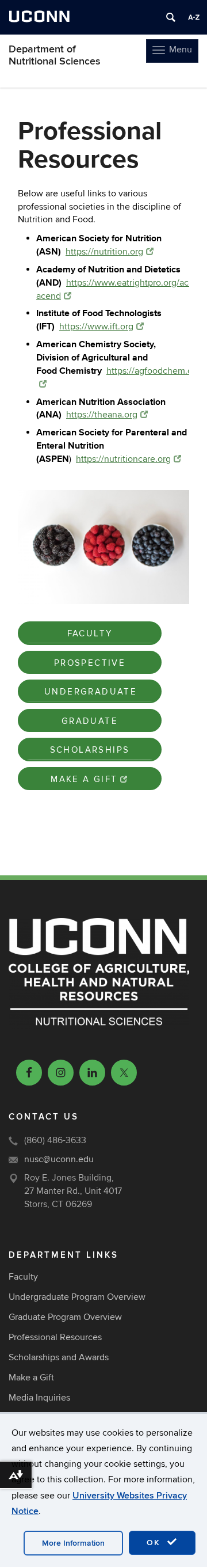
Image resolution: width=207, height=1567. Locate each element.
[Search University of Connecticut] (171, 17)
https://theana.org (101, 414)
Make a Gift (84, 779)
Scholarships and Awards (59, 1357)
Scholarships (90, 750)
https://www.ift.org (96, 326)
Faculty (90, 633)
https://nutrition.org (104, 251)
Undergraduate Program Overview (77, 1297)
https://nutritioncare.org (123, 459)
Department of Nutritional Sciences (55, 55)
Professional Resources (55, 1337)
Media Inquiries (39, 1397)
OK (155, 1542)
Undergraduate (90, 691)
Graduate (90, 721)
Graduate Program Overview (65, 1317)
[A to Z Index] (194, 17)
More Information (73, 1543)
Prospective (89, 663)
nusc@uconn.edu (59, 1159)
